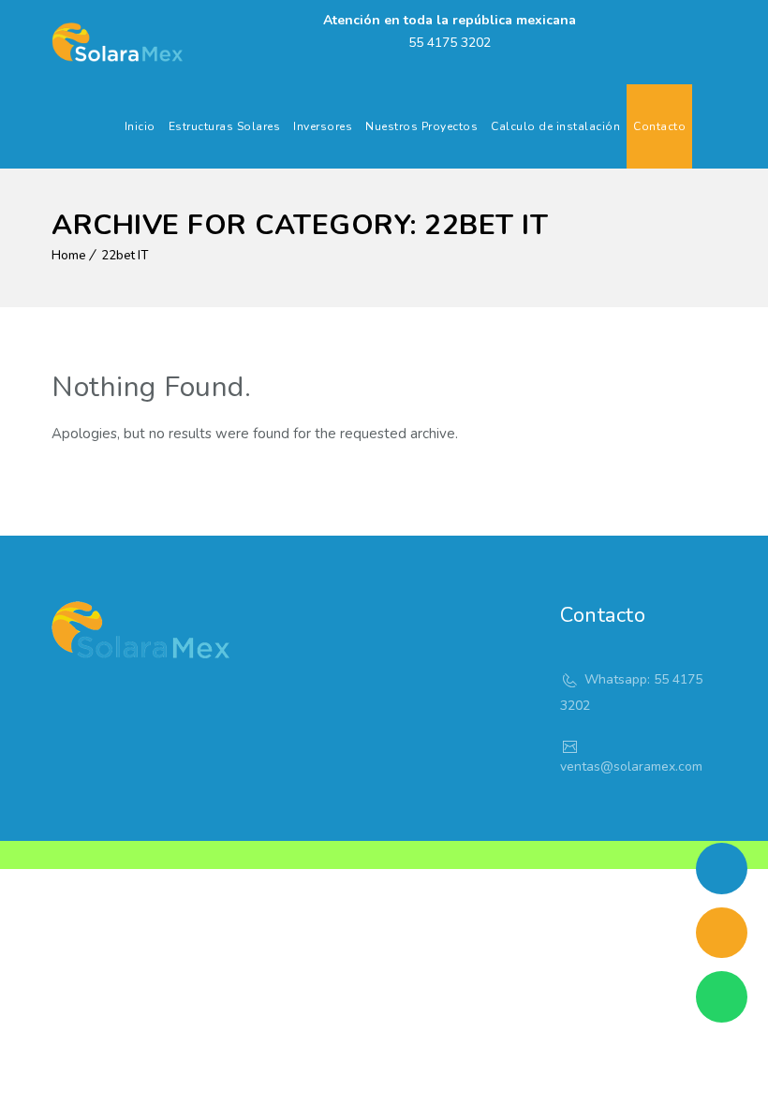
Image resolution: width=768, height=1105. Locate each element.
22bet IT (124, 255)
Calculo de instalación (555, 126)
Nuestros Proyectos (421, 126)
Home (69, 255)
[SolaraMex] (117, 42)
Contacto (659, 126)
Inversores (322, 126)
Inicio (140, 126)
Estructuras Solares (225, 126)
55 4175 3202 (449, 43)
